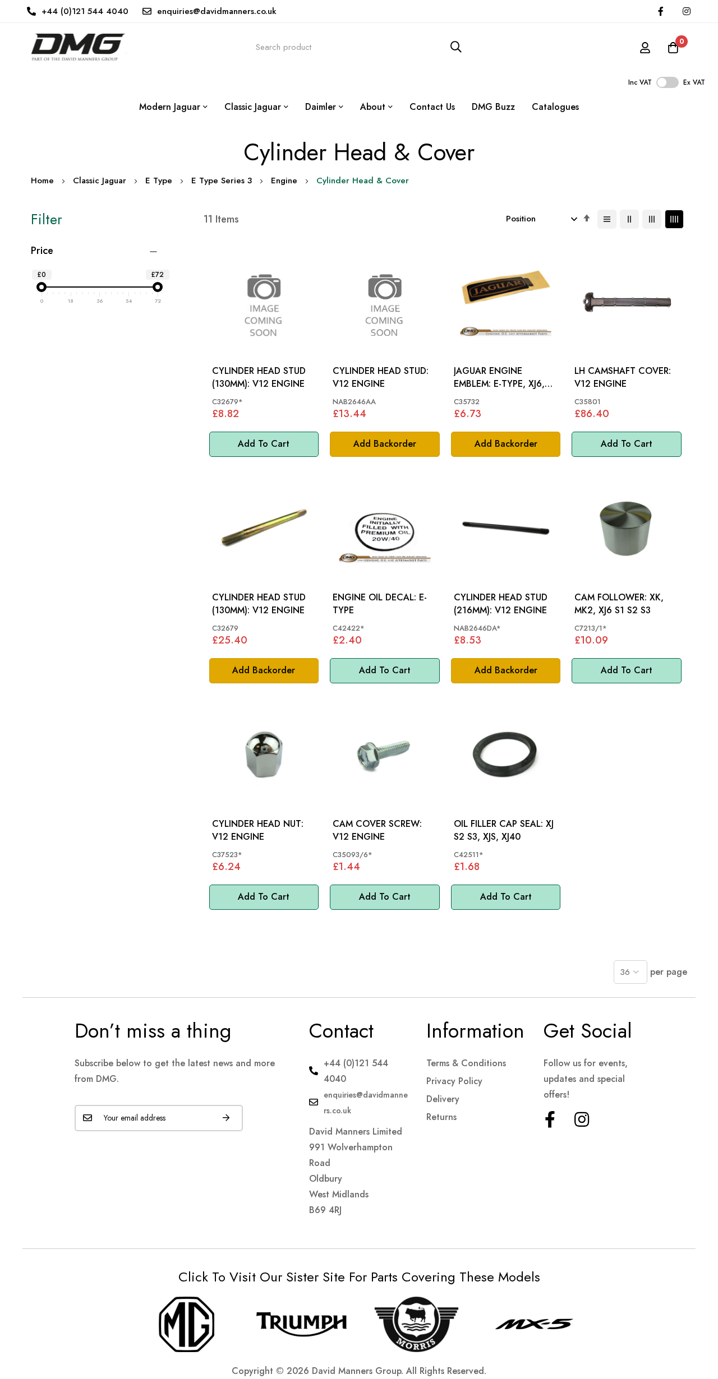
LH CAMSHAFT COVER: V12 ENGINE (622, 377)
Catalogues (555, 106)
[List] (606, 219)
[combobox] (359, 47)
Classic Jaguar (99, 180)
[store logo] (78, 47)
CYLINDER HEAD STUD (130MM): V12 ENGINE (259, 377)
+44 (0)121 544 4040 (85, 11)
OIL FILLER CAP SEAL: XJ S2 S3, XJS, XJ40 (504, 830)
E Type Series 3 (221, 180)
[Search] (456, 47)
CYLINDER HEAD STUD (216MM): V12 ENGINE (500, 603)
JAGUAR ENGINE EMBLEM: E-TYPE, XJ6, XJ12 (499, 377)
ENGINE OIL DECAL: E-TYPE (380, 603)
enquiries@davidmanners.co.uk (217, 11)
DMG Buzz (493, 106)
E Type (158, 180)
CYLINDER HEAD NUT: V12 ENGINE (257, 830)
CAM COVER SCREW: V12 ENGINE (377, 830)
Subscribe (226, 1118)
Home (42, 180)
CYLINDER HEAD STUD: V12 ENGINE (381, 377)
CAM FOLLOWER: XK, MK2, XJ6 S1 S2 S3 (619, 603)
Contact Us (432, 106)
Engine (284, 180)
